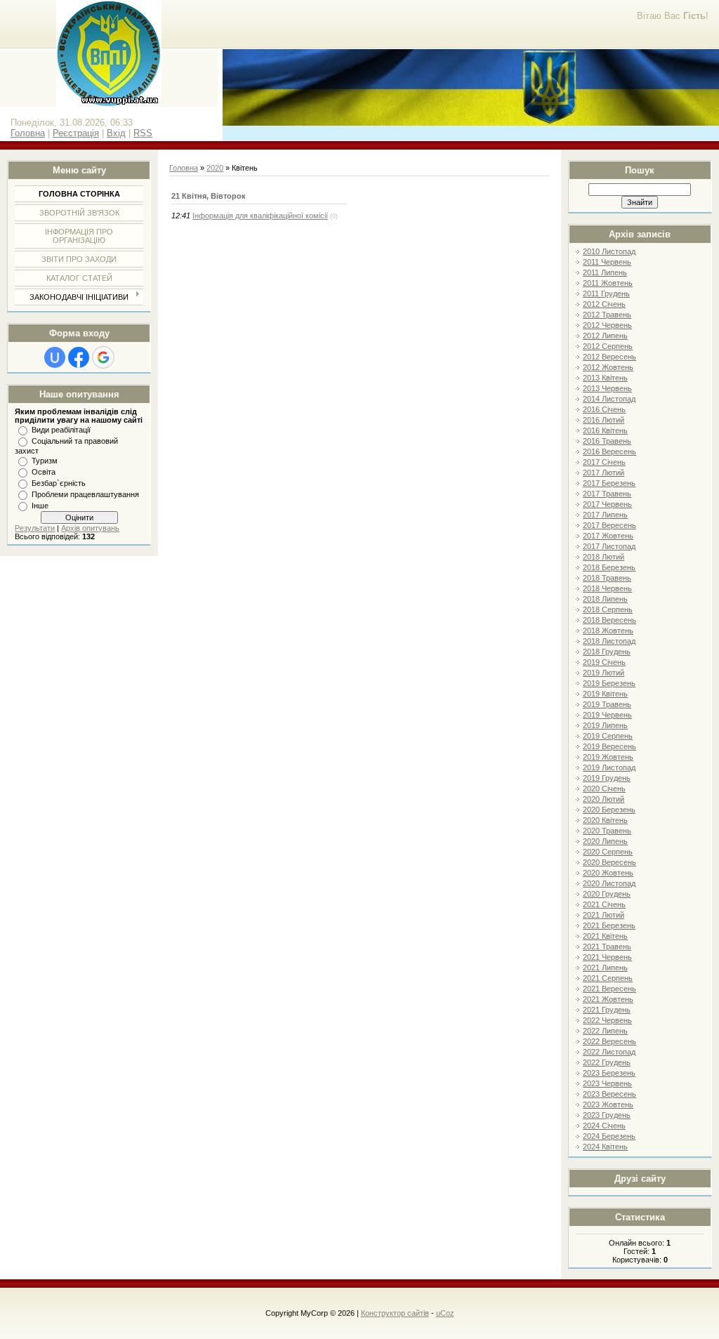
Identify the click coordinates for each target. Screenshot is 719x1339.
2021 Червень (607, 957)
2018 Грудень (607, 651)
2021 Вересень (609, 988)
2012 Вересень (609, 356)
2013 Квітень (605, 378)
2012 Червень (607, 325)
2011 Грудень (606, 293)
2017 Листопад (609, 546)
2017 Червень (607, 504)
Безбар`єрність (59, 483)
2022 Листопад (609, 1052)
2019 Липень (605, 725)
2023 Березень (609, 1073)
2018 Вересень (609, 620)
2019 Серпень (608, 736)
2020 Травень (607, 830)
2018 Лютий (603, 557)
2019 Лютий (603, 672)
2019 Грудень (607, 778)
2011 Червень (607, 262)
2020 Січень (604, 788)
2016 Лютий (603, 420)
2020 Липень (605, 841)
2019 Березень (609, 683)
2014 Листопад (609, 399)
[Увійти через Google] (103, 357)
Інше (40, 505)
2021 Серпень (608, 978)
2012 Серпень (608, 346)
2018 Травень (607, 578)
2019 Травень (607, 704)
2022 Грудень (607, 1062)
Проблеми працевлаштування (85, 494)
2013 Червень (607, 388)
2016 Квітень (605, 430)
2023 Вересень (609, 1094)
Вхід (116, 133)
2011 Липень (605, 272)
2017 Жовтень (608, 536)
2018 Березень (609, 567)
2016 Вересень (609, 451)
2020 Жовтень (608, 873)
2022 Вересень (609, 1041)
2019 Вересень (609, 746)
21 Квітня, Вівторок (208, 196)
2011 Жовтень (608, 283)
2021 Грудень (607, 1009)
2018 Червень (607, 588)
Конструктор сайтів (395, 1313)
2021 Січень (604, 904)
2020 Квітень (605, 820)
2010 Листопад (609, 251)
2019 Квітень (605, 694)
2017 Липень (605, 514)
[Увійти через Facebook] (78, 357)
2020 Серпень (608, 851)
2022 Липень (605, 1031)
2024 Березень (609, 1136)
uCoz (445, 1313)
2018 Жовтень (608, 630)
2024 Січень (604, 1125)
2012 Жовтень (608, 367)
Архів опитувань (90, 528)
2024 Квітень (605, 1146)
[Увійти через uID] (54, 357)
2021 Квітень (605, 936)
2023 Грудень (607, 1115)
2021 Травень (607, 946)
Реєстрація (76, 133)
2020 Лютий (603, 799)
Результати (35, 528)
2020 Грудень (607, 894)
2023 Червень (607, 1083)
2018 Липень (605, 599)
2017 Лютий (603, 472)
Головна (28, 133)
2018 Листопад (609, 641)
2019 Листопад (609, 767)
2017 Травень (607, 493)
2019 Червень (607, 715)
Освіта (43, 472)
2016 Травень (607, 441)
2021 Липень (605, 967)
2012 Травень (607, 314)
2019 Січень (604, 662)
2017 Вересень (609, 525)
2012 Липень (605, 335)
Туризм (45, 460)
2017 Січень (604, 462)
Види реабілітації (61, 430)
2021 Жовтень (608, 999)
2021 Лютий (603, 915)
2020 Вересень (609, 862)
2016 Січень (604, 409)
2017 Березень (609, 483)
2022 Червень (607, 1020)
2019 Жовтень (608, 757)
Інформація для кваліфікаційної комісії (260, 215)
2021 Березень (609, 925)
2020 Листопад (609, 883)
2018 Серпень (608, 609)
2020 (214, 168)
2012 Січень (604, 304)
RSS (142, 133)
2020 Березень (609, 809)
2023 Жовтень (608, 1104)
